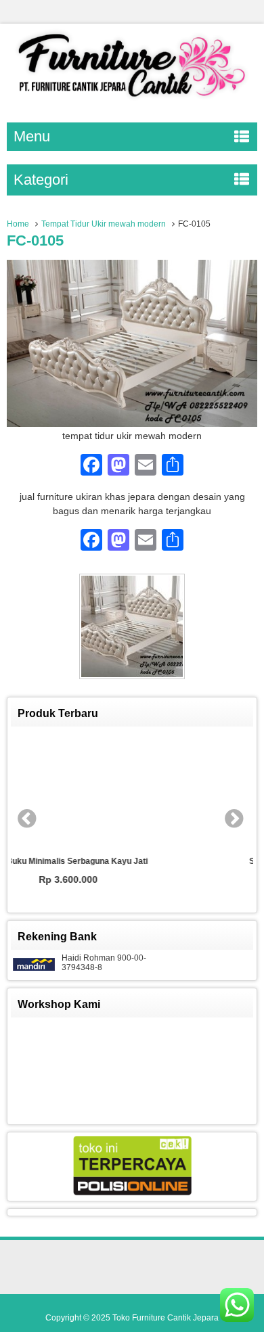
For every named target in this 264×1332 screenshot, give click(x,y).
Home (18, 224)
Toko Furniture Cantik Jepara (165, 1318)
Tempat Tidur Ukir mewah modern (103, 224)
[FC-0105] (132, 423)
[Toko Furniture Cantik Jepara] (132, 100)
